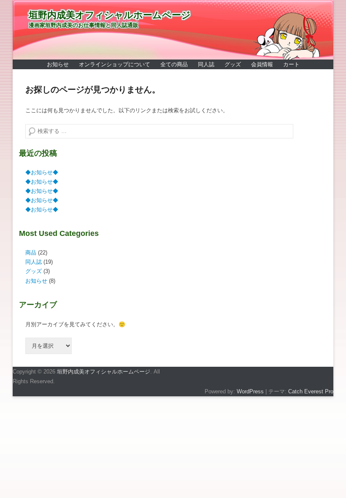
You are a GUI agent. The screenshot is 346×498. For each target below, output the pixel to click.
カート (291, 64)
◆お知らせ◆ (41, 172)
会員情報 (262, 64)
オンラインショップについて (114, 64)
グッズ (232, 64)
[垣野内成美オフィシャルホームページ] (173, 30)
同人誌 (206, 64)
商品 (30, 252)
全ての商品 (174, 64)
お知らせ (58, 64)
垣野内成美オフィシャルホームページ (110, 15)
